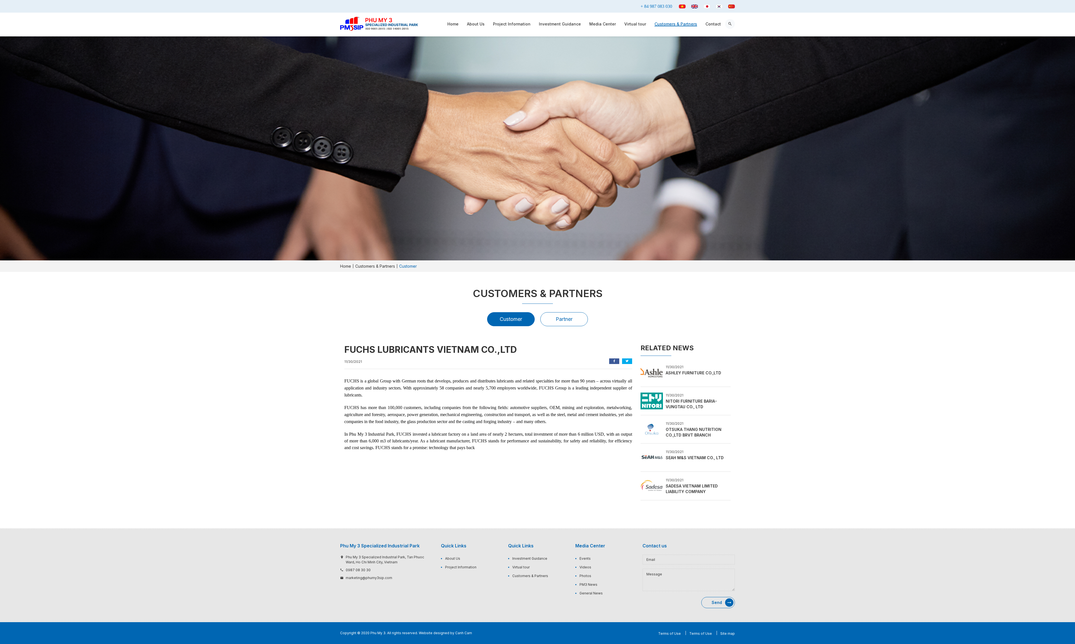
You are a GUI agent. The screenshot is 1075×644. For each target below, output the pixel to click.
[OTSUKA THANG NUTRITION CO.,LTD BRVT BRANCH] (652, 429)
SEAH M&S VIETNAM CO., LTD (695, 457)
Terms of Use (669, 633)
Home (453, 24)
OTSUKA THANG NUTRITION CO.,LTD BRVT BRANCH (693, 432)
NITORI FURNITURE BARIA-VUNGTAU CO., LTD (691, 404)
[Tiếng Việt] (682, 6)
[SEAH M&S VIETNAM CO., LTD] (652, 457)
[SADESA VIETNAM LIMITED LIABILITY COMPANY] (652, 485)
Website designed (434, 633)
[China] (731, 6)
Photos (585, 576)
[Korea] (719, 6)
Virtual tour (635, 24)
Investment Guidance (560, 24)
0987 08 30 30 (358, 570)
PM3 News (588, 584)
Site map (727, 633)
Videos (585, 567)
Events (585, 558)
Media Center (602, 24)
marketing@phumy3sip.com (369, 578)
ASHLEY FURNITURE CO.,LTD (693, 372)
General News (591, 593)
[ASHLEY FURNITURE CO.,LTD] (652, 372)
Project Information (512, 24)
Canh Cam (463, 633)
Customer (511, 319)
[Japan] (707, 6)
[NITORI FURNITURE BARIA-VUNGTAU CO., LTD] (652, 400)
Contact (713, 24)
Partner (564, 319)
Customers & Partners (676, 24)
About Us (476, 24)
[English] (694, 6)
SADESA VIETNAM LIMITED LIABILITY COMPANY (692, 489)
